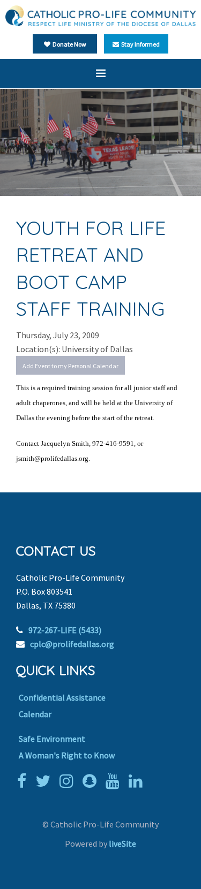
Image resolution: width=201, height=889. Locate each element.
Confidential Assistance (62, 697)
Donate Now (68, 44)
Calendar (35, 714)
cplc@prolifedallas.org (72, 644)
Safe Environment (52, 738)
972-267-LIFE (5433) (64, 630)
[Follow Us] (45, 781)
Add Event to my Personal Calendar (70, 366)
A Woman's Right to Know (67, 755)
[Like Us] (24, 781)
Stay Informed (139, 44)
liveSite (122, 843)
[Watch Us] (115, 781)
